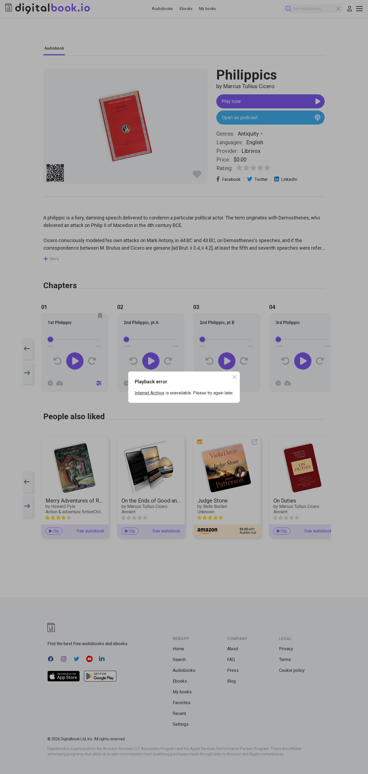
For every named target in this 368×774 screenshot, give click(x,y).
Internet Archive (149, 392)
